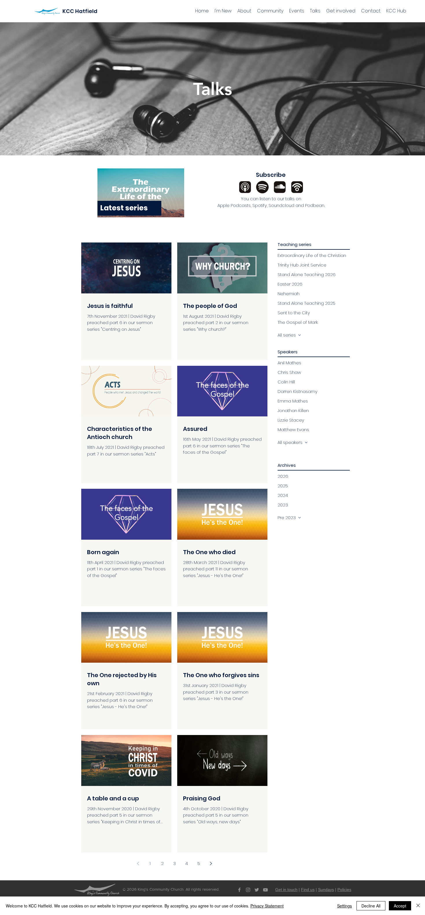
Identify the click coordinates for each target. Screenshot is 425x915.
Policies (344, 889)
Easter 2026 (290, 284)
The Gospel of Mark (298, 322)
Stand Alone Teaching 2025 (306, 303)
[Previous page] (138, 863)
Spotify (259, 205)
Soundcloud (281, 205)
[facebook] (239, 890)
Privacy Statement (267, 906)
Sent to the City (294, 313)
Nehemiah (289, 294)
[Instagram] (248, 890)
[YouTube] (265, 890)
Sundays (326, 889)
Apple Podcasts (234, 205)
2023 (283, 505)
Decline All (370, 906)
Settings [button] (344, 906)
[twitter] (257, 890)
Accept (400, 906)
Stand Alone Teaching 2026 (307, 274)
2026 (283, 476)
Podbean (314, 205)
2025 (283, 486)
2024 (283, 495)
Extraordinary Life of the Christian (312, 255)
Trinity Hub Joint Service (302, 265)
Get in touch (286, 889)
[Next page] (211, 863)
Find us (308, 889)
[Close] (418, 905)
